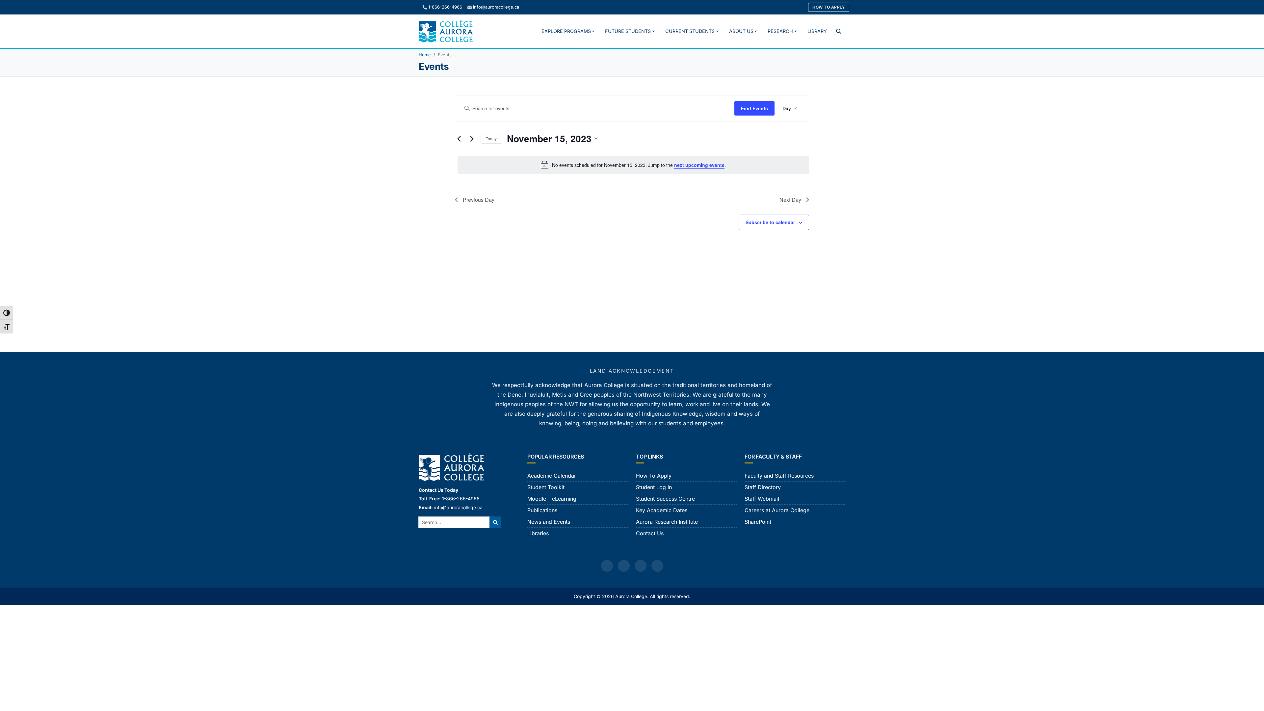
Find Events (754, 108)
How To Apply (828, 7)
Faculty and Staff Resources (779, 475)
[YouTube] (640, 566)
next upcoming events (699, 165)
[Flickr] (657, 566)
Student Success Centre (665, 498)
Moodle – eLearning (551, 498)
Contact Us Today (438, 490)
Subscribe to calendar (770, 222)
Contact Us (650, 533)
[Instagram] (624, 566)
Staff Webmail (762, 498)
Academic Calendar (551, 475)
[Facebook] (607, 566)
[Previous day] (459, 139)
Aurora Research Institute (667, 521)
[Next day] (472, 139)
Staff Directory (763, 487)
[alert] (633, 165)
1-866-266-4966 (445, 7)
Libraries (538, 533)
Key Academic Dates (661, 510)
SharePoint (758, 521)
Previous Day (478, 199)
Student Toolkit (546, 487)
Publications (542, 510)
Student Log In (654, 487)
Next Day (790, 199)
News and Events (548, 521)
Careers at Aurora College (777, 510)
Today (491, 138)
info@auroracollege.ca (496, 7)
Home (425, 54)
